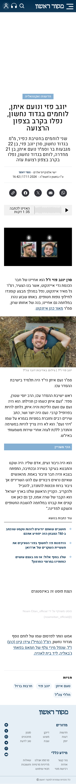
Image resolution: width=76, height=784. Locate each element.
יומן (65, 741)
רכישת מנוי (61, 769)
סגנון (28, 732)
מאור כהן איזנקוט (49, 308)
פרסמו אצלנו (42, 760)
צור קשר (62, 760)
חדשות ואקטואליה (38, 96)
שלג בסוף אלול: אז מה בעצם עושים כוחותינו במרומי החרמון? (40, 559)
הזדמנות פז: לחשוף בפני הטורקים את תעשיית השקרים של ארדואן (39, 545)
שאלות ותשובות (26, 762)
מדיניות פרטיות (40, 764)
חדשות (63, 732)
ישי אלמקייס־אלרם (44, 172)
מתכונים (26, 737)
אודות (64, 764)
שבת (46, 741)
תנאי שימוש (42, 769)
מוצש (46, 737)
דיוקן (46, 732)
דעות (64, 737)
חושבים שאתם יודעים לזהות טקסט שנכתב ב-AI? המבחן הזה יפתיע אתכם (36, 531)
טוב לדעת (25, 741)
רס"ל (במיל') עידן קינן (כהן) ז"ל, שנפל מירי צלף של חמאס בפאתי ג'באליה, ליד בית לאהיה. (39, 647)
